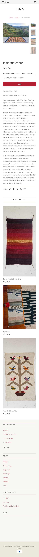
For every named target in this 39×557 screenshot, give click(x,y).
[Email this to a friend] (24, 189)
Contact (5, 430)
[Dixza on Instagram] (8, 448)
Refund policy (7, 442)
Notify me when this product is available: (17, 73)
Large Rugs (6, 470)
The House (6, 498)
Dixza (19, 9)
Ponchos (5, 481)
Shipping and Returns (9, 434)
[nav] (5, 2)
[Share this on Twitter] (9, 189)
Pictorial (5, 478)
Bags (4, 486)
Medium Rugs (7, 466)
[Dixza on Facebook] (4, 448)
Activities (6, 502)
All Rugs (5, 462)
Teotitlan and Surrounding (10, 506)
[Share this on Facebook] (13, 189)
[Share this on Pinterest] (17, 189)
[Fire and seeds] (16, 33)
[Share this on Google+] (20, 189)
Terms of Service (8, 438)
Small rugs (6, 474)
